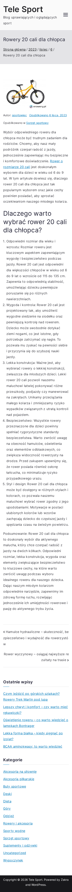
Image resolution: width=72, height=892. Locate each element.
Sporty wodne (14, 831)
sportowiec (19, 115)
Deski (7, 794)
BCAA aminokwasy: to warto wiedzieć (32, 746)
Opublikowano (48, 115)
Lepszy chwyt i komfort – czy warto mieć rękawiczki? (35, 710)
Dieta (7, 801)
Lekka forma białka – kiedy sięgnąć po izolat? (33, 736)
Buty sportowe (14, 786)
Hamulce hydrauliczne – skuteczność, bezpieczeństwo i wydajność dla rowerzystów (36, 638)
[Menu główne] (65, 15)
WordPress (38, 884)
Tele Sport (23, 9)
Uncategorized (14, 853)
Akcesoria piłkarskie (18, 779)
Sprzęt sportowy (37, 123)
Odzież (8, 816)
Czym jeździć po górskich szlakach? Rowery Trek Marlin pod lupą (31, 696)
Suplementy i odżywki (20, 845)
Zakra (65, 879)
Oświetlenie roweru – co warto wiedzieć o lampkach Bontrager (35, 723)
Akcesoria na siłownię (20, 772)
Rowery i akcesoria (18, 823)
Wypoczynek (13, 860)
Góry (7, 808)
